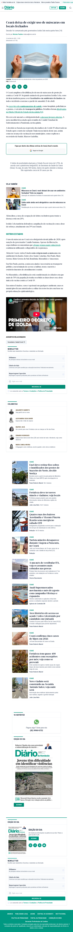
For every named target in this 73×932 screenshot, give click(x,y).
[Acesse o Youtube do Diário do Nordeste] (44, 845)
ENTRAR (53, 8)
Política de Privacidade (45, 391)
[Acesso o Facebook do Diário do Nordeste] (35, 845)
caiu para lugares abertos (51, 117)
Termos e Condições (29, 391)
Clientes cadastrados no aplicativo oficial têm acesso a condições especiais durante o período (43, 600)
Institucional (61, 914)
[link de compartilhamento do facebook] (14, 87)
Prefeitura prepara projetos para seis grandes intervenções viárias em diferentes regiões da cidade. (42, 500)
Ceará (23, 188)
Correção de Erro (55, 918)
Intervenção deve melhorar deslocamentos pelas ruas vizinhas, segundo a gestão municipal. (43, 694)
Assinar (19, 805)
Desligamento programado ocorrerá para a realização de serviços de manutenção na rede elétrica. (45, 527)
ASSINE (62, 8)
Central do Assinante (45, 914)
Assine (32, 914)
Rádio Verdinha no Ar (9, 2)
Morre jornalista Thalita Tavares (50, 2)
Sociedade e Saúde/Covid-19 (16, 342)
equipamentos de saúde (31, 106)
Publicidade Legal (21, 914)
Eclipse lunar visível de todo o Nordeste (28, 2)
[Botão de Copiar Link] (25, 87)
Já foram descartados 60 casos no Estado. (42, 641)
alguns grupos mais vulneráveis (46, 245)
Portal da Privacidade (38, 918)
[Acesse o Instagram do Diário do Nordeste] (30, 845)
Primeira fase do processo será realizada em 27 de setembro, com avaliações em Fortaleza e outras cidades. (44, 573)
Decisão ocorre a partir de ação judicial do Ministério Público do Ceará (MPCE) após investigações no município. (44, 478)
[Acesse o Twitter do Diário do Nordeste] (40, 845)
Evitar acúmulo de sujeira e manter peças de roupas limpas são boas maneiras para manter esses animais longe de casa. (44, 667)
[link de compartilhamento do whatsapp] (8, 87)
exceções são (14, 106)
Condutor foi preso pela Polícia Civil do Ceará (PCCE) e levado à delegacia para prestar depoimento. (45, 623)
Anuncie (10, 914)
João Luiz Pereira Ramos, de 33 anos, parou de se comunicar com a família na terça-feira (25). (44, 549)
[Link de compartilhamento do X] (19, 87)
